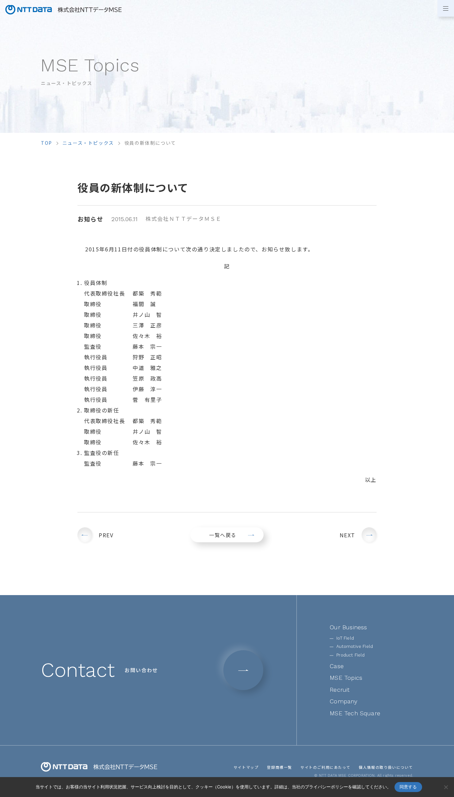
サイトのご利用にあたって (325, 767)
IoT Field (345, 638)
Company (343, 701)
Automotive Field (354, 646)
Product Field (350, 655)
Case (337, 666)
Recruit (340, 689)
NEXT (347, 535)
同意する (408, 786)
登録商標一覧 (279, 767)
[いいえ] (445, 787)
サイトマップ (246, 767)
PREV (106, 535)
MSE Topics (346, 677)
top (46, 142)
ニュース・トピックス (88, 142)
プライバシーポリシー (326, 786)
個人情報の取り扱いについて (386, 767)
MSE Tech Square (355, 713)
